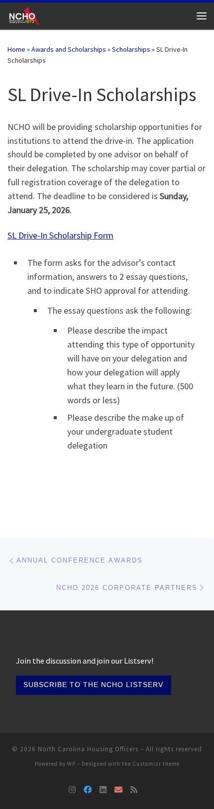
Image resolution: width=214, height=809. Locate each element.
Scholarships (131, 49)
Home (16, 49)
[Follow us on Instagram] (72, 790)
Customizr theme (156, 763)
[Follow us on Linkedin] (103, 790)
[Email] (118, 790)
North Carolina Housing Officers (88, 749)
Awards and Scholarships (68, 49)
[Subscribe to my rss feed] (133, 790)
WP (71, 763)
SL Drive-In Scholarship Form (60, 235)
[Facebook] (88, 790)
